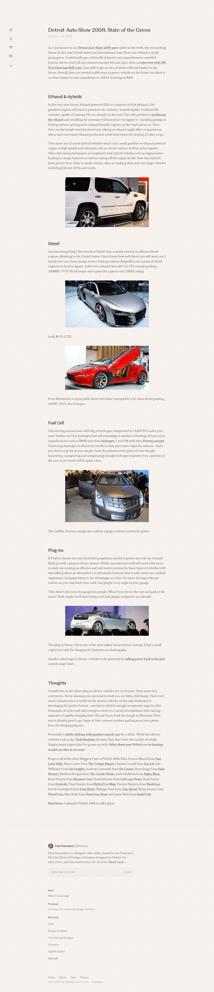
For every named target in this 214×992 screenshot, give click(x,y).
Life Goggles (76, 769)
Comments (97, 982)
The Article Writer (102, 774)
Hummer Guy (83, 779)
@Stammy (81, 846)
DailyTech (144, 794)
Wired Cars (55, 794)
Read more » (117, 862)
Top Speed (129, 789)
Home (51, 977)
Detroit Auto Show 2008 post (98, 48)
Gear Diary (87, 789)
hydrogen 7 (109, 441)
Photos (84, 977)
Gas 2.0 (149, 764)
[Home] (11, 30)
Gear (73, 977)
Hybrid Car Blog (104, 784)
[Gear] (11, 47)
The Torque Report (101, 764)
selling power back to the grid (145, 659)
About (62, 977)
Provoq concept (153, 441)
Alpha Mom (151, 774)
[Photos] (11, 56)
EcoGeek (61, 784)
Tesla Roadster (85, 739)
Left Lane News (130, 779)
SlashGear (153, 784)
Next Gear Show (97, 794)
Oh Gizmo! (126, 769)
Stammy (69, 982)
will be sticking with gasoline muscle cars (92, 734)
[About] (11, 38)
